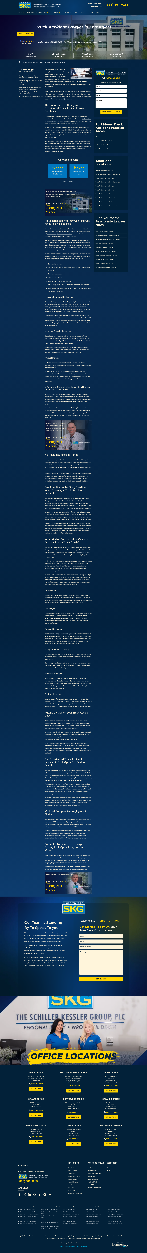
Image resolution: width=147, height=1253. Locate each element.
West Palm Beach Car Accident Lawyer (49, 1209)
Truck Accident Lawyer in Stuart (105, 186)
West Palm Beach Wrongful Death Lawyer (50, 1228)
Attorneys (73, 1163)
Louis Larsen (72, 1185)
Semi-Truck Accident (102, 149)
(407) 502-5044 (112, 1112)
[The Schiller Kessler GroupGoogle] (45, 1195)
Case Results (67, 12)
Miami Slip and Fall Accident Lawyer (116, 1214)
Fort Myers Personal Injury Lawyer (32, 62)
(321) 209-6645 (37, 1137)
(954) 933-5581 (37, 1083)
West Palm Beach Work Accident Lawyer (50, 1220)
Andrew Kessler (72, 1171)
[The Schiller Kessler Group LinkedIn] (30, 1195)
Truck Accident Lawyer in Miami (105, 178)
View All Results (68, 181)
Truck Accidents (92, 1171)
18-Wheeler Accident (102, 137)
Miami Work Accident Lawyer (114, 1216)
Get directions (36, 1088)
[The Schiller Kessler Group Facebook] (20, 1195)
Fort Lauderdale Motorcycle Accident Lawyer (28, 1219)
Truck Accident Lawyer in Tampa (105, 194)
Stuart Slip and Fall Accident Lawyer (71, 1214)
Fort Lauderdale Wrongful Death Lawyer (27, 1223)
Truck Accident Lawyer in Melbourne (106, 202)
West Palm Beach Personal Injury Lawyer (108, 239)
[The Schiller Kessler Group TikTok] (40, 1195)
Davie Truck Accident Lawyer (92, 1221)
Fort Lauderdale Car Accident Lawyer (26, 1209)
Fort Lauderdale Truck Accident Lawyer (27, 1221)
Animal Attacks (92, 1185)
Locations (54, 12)
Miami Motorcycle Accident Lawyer (116, 1219)
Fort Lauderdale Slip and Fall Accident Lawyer (28, 1214)
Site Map (84, 1246)
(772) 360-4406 (37, 1110)
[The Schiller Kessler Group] (39, 5)
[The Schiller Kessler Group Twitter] (25, 1195)
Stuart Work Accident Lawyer (69, 1216)
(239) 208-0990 (74, 1112)
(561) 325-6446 (74, 1085)
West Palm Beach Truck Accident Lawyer (108, 174)
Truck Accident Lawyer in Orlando (105, 198)
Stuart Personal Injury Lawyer (104, 243)
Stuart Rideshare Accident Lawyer (70, 1211)
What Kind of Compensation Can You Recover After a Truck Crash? (31, 92)
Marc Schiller (72, 1168)
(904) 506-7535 (112, 1139)
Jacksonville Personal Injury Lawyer (106, 255)
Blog (108, 1168)
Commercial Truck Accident (104, 141)
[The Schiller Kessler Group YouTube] (35, 1195)
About (20, 12)
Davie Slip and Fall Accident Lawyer (94, 1214)
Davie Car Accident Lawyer (92, 1209)
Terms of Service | (75, 1246)
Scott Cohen (71, 1190)
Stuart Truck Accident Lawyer (69, 1221)
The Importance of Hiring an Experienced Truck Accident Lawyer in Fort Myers (30, 76)
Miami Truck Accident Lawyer (115, 1221)
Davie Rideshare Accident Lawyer (93, 1211)
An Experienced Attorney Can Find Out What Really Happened (30, 81)
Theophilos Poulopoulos (75, 1193)
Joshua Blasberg (73, 1182)
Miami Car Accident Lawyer (114, 1209)
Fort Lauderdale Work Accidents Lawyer (27, 1216)
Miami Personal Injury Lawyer (104, 231)
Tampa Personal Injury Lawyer (104, 263)
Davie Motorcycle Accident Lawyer (93, 1219)
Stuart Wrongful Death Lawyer (69, 1223)
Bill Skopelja (71, 1173)
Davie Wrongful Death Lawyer (92, 1223)
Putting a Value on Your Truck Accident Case (31, 96)
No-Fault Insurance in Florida (26, 84)
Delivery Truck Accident (102, 145)
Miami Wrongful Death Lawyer (115, 1223)
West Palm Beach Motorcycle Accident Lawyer (50, 1223)
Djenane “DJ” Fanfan (74, 1176)
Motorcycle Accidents (94, 1173)
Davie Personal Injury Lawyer (104, 247)
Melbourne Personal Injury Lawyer (106, 267)
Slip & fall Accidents (94, 1182)
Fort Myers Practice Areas (37, 12)
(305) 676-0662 (112, 1085)
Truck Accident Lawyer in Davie (105, 190)
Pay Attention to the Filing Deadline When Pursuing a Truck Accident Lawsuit (30, 88)
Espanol (99, 12)
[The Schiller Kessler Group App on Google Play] (50, 1195)
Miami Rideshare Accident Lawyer (116, 1211)
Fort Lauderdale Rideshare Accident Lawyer (28, 1211)
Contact (90, 12)
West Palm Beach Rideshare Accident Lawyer (49, 1212)
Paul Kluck (71, 1187)
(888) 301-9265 (117, 4)
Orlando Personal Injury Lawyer (105, 259)
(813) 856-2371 (74, 1139)
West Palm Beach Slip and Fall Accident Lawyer (50, 1216)
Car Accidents (92, 1168)
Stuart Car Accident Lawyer (69, 1209)
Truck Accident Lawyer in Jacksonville (107, 206)
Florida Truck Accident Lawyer (104, 170)
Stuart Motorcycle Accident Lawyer (71, 1219)
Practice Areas (96, 1163)
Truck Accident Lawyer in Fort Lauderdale (108, 182)
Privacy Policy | (65, 1246)
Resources (79, 12)
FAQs (108, 1171)
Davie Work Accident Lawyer (92, 1216)
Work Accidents (92, 1176)
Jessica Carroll (72, 1179)
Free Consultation (95, 3)
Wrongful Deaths (93, 1179)
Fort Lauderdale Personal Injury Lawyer (107, 235)
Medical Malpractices (94, 1187)
